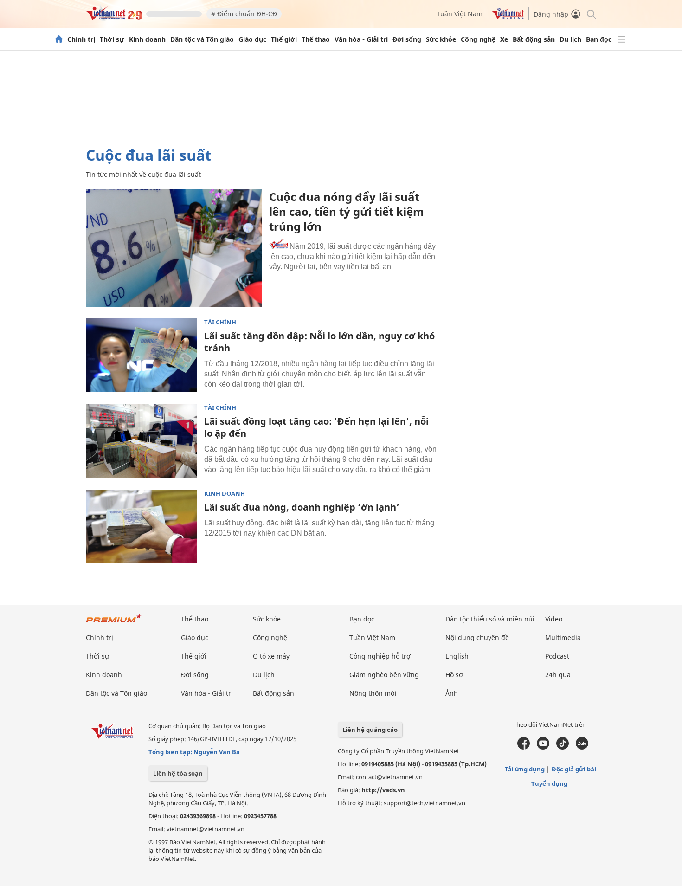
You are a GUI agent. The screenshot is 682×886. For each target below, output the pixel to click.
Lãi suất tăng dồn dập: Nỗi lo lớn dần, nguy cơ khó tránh (319, 342)
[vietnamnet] (114, 18)
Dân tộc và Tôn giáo (202, 39)
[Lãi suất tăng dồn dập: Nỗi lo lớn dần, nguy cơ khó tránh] (141, 355)
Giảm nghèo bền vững (384, 674)
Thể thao (316, 39)
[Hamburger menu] (621, 39)
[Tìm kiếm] (590, 13)
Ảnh (451, 693)
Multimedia (563, 637)
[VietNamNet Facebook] (523, 747)
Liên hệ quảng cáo (370, 729)
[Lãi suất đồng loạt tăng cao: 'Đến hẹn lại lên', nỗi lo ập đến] (141, 441)
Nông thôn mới (373, 693)
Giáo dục (252, 39)
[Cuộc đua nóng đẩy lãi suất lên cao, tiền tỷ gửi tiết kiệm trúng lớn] (174, 248)
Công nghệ (478, 39)
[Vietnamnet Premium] (114, 623)
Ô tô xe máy (271, 656)
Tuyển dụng (549, 783)
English (457, 656)
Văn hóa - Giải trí (361, 39)
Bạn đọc (598, 39)
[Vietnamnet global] (508, 17)
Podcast (557, 656)
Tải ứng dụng (525, 769)
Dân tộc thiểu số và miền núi (489, 618)
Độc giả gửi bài (574, 769)
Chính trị (81, 39)
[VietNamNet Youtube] (543, 747)
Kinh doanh (147, 39)
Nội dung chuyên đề (477, 637)
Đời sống (406, 39)
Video (553, 618)
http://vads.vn (383, 790)
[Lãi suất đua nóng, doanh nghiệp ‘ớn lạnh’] (141, 527)
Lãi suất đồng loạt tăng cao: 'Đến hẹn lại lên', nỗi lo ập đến (316, 427)
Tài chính (220, 322)
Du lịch (570, 39)
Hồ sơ (454, 674)
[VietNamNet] (59, 39)
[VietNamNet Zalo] (582, 747)
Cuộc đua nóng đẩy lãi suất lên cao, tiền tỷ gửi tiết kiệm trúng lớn (346, 211)
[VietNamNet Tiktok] (562, 747)
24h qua (558, 674)
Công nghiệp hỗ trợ (380, 656)
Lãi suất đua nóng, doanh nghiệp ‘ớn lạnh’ (301, 507)
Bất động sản (534, 39)
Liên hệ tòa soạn (178, 773)
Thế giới (284, 39)
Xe (504, 39)
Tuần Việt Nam (460, 13)
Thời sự (112, 39)
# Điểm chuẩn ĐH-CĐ (244, 13)
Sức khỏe (441, 39)
